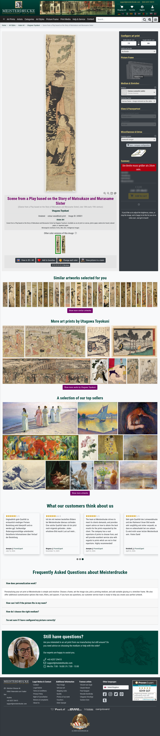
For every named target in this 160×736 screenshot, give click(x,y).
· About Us (36, 703)
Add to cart (140, 195)
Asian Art (21, 25)
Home (4, 25)
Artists (20, 19)
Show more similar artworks (80, 310)
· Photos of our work (63, 697)
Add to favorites (48, 260)
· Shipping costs (61, 691)
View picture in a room (94, 260)
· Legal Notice (37, 688)
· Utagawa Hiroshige (86, 697)
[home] (4, 19)
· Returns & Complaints (40, 700)
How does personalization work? (21, 583)
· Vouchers (59, 700)
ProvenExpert (18, 549)
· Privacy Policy (37, 694)
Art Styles (40, 19)
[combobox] (138, 51)
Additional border (126, 48)
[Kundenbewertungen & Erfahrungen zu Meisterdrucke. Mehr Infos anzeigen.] (144, 690)
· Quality (59, 694)
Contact (90, 19)
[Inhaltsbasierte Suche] (149, 19)
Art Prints (11, 19)
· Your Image (60, 685)
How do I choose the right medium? (22, 611)
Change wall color (70, 260)
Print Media (65, 19)
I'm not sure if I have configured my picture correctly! (30, 620)
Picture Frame (52, 19)
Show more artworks (80, 493)
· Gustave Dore (84, 700)
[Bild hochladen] (155, 19)
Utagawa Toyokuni (33, 25)
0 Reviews (65, 265)
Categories (29, 19)
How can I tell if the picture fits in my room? (26, 603)
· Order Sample (61, 703)
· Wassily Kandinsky (86, 694)
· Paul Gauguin (84, 691)
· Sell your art (60, 688)
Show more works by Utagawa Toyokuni (80, 387)
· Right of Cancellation (40, 697)
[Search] (144, 19)
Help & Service (79, 19)
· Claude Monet (84, 688)
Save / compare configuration (139, 145)
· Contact (35, 685)
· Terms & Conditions (39, 691)
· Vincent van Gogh (85, 685)
